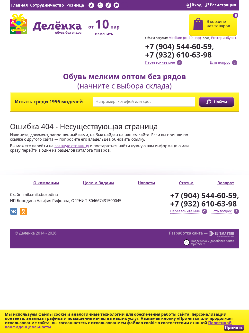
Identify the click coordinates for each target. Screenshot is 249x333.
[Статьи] (108, 6)
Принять (234, 327)
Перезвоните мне (160, 62)
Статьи (186, 183)
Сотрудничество (47, 5)
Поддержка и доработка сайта (212, 241)
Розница (75, 5)
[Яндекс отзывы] (124, 6)
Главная (19, 5)
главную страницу (71, 145)
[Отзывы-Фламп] (116, 6)
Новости (146, 183)
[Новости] (100, 6)
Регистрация (223, 5)
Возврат (225, 183)
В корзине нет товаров (218, 24)
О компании (46, 183)
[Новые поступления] (91, 6)
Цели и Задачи (98, 183)
